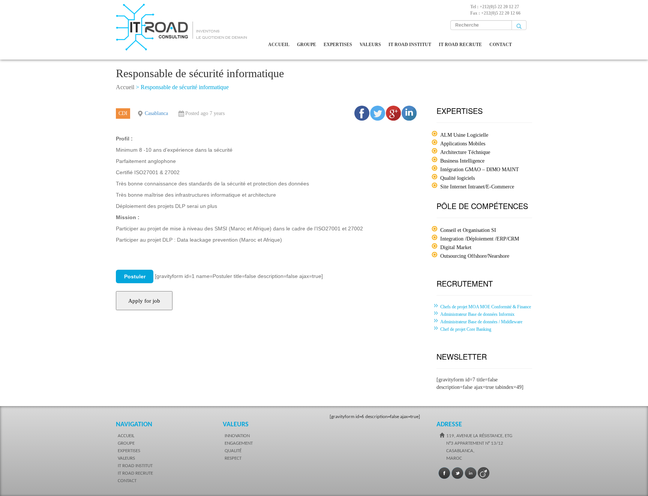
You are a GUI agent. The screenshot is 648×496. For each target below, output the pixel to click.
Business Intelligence (462, 161)
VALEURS (370, 44)
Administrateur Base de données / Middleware (481, 321)
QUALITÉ (233, 450)
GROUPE (306, 44)
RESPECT (233, 458)
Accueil (125, 87)
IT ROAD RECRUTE (460, 44)
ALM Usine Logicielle (464, 135)
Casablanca (156, 113)
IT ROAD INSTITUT (409, 44)
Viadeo (484, 473)
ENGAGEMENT (239, 443)
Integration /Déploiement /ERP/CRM (479, 239)
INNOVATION (237, 435)
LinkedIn (471, 473)
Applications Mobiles (462, 143)
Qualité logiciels (457, 178)
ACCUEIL (279, 44)
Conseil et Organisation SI (468, 230)
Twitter (458, 473)
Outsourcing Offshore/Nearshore (474, 256)
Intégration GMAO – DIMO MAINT (479, 169)
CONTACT (500, 44)
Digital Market (455, 247)
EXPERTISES (338, 44)
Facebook (444, 473)
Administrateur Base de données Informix (477, 314)
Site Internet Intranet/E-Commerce (477, 187)
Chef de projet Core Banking (465, 329)
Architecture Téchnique (465, 152)
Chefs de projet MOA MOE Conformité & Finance (485, 306)
